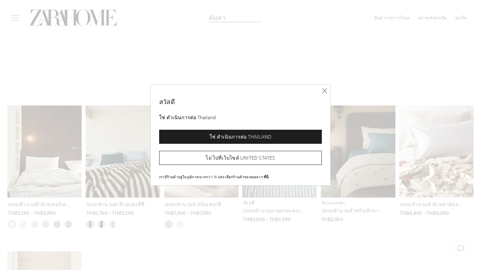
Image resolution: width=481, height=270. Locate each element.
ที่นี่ (266, 177)
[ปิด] (324, 91)
